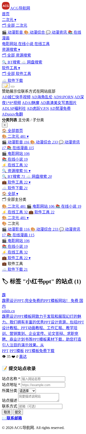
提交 (18, 412)
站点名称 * (11, 379)
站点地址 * (11, 385)
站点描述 (9, 400)
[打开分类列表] (13, 86)
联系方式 (9, 406)
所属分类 (9, 391)
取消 (7, 412)
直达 (23, 357)
